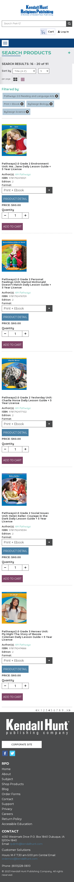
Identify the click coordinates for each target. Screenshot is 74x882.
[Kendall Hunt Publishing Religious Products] (37, 8)
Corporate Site (21, 744)
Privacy (7, 809)
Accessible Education (17, 824)
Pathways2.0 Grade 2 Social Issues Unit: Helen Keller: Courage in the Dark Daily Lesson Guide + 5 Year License (25, 517)
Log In (65, 31)
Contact (7, 799)
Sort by (6, 70)
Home (6, 769)
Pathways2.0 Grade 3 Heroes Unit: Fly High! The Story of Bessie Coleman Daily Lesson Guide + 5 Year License (27, 635)
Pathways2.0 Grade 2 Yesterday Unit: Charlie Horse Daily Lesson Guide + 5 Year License (27, 400)
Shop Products (13, 784)
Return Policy (12, 819)
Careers (7, 814)
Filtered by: (10, 89)
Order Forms (11, 794)
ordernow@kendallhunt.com (20, 858)
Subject (7, 779)
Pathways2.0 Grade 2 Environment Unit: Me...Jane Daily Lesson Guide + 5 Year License (26, 166)
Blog (5, 789)
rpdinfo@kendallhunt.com (26, 844)
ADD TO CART (12, 226)
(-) (56, 96)
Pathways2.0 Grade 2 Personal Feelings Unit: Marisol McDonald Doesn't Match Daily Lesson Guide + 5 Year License (26, 283)
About (6, 774)
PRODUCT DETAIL (15, 198)
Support (8, 804)
